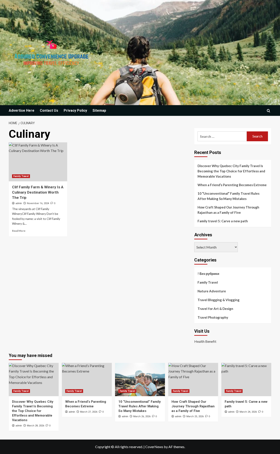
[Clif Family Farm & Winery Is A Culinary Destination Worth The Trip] (38, 161)
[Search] (268, 111)
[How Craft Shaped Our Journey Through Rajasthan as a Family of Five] (193, 379)
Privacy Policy (75, 110)
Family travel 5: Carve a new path (223, 221)
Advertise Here (21, 110)
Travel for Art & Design (215, 309)
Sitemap (99, 110)
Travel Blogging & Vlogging (219, 300)
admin (19, 203)
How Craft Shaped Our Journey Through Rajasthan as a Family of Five (228, 209)
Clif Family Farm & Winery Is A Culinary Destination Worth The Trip (37, 192)
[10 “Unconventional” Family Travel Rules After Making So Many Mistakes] (140, 379)
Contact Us (49, 110)
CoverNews (154, 447)
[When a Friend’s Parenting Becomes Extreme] (87, 379)
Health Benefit (205, 341)
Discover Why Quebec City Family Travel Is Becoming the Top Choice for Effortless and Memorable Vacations (231, 171)
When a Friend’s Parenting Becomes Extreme (232, 185)
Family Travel (21, 176)
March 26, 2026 (141, 416)
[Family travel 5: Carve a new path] (246, 379)
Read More (18, 230)
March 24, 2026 (248, 411)
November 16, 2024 (38, 203)
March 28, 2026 (35, 425)
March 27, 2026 (88, 411)
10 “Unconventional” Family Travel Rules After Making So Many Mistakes (228, 196)
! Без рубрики (208, 274)
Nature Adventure (212, 291)
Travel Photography (213, 317)
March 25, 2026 (195, 416)
